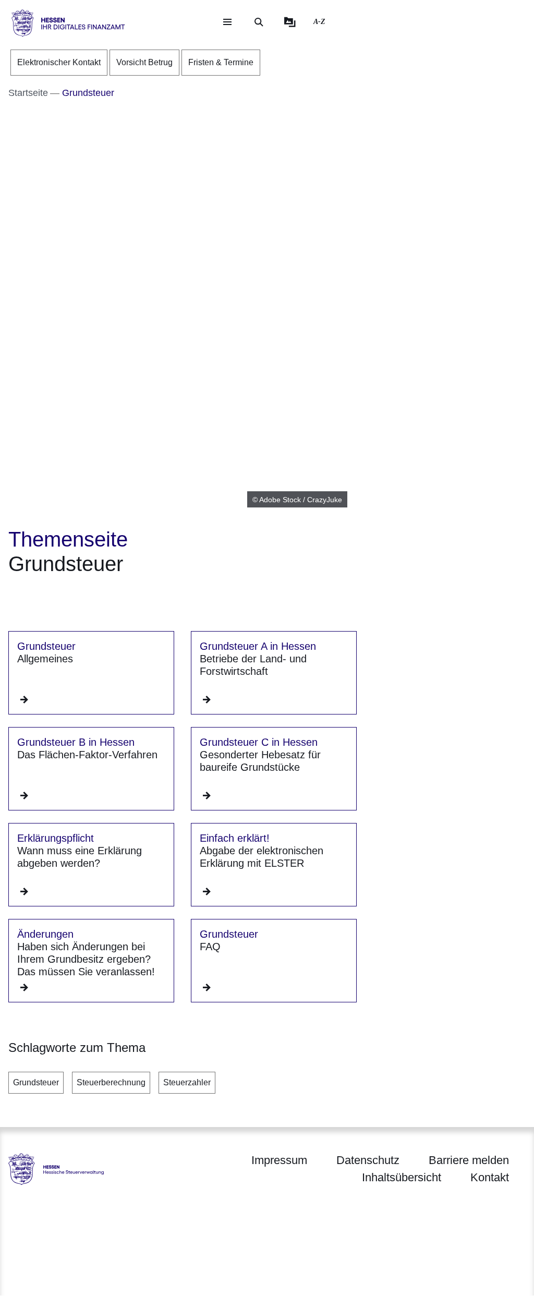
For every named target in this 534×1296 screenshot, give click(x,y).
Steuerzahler (187, 1082)
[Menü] (227, 22)
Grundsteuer (36, 1082)
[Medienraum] (290, 22)
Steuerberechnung (111, 1082)
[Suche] (258, 22)
